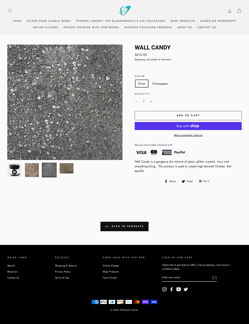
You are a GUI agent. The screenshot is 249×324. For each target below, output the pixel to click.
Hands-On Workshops (218, 21)
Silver (141, 83)
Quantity (142, 94)
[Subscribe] (214, 277)
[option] (64, 102)
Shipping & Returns (66, 265)
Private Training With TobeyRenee (91, 27)
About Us (184, 27)
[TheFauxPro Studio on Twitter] (186, 289)
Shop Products (183, 21)
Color (140, 76)
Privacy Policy (63, 271)
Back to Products (127, 226)
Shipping (140, 59)
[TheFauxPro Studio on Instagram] (164, 289)
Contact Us (206, 27)
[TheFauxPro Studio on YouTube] (178, 289)
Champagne (160, 83)
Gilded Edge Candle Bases (49, 21)
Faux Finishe (110, 277)
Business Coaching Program (148, 27)
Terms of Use (62, 277)
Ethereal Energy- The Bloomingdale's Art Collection (120, 21)
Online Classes (45, 27)
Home (17, 21)
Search (11, 265)
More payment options (188, 135)
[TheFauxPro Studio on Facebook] (171, 289)
